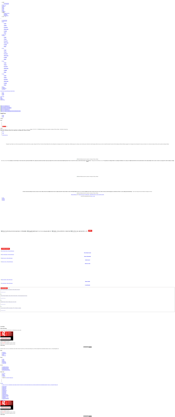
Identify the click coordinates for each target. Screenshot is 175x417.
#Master (80, 194)
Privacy (3, 374)
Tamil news (4, 352)
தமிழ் (3, 2)
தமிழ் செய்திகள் (6, 3)
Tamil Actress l (4, 388)
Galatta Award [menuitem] (4, 88)
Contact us (3, 376)
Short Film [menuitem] (3, 89)
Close (1, 128)
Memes (3, 10)
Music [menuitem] (3, 48)
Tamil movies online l (5, 396)
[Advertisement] (102, 136)
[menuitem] (89, 23)
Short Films (5, 14)
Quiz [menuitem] (3, 86)
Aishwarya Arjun (87, 263)
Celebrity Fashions (6, 13)
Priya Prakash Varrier (87, 252)
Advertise (3, 375)
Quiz (3, 9)
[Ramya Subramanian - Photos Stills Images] (7, 254)
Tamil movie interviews (5, 398)
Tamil (3, 133)
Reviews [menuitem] (3, 35)
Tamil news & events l (5, 395)
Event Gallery (4, 362)
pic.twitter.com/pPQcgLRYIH (99, 194)
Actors (3, 359)
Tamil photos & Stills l (5, 397)
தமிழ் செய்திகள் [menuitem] (4, 20)
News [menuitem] (3, 21)
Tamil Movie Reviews (5, 366)
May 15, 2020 (93, 196)
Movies (3, 360)
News (3, 92)
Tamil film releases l (5, 394)
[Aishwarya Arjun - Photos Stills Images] (7, 261)
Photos (3, 8)
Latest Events (4, 363)
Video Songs (4, 355)
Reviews (3, 6)
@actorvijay (83, 194)
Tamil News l (4, 389)
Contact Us (3, 11)
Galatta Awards (6, 15)
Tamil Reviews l (4, 390)
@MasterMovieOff (92, 194)
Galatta (31, 129)
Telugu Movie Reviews (5, 367)
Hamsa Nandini (87, 281)
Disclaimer (3, 373)
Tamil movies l (4, 387)
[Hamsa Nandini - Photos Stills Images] (6, 279)
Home (3, 115)
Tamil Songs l (4, 393)
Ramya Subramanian (87, 256)
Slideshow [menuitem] (3, 87)
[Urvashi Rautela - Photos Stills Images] (7, 283)
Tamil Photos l (4, 391)
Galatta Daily (4, 5)
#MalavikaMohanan (74, 194)
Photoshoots (4, 361)
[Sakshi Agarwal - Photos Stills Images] (6, 258)
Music (3, 7)
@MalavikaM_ (87, 194)
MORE (3, 12)
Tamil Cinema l (4, 386)
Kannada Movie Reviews (6, 369)
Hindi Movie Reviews (5, 368)
